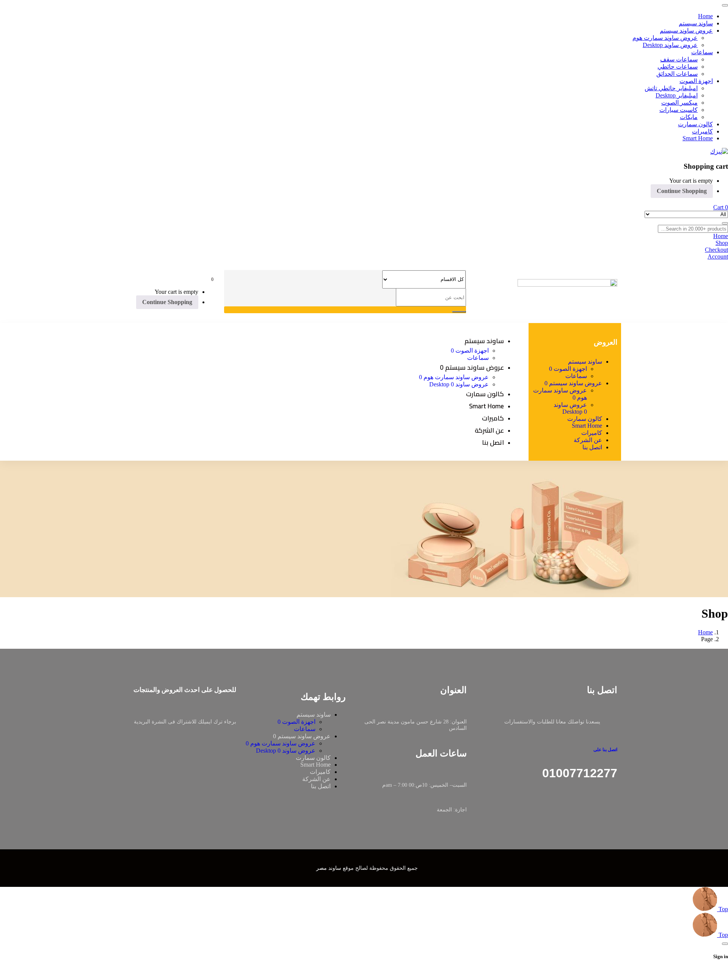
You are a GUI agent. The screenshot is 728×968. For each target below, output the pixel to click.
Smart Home (315, 764)
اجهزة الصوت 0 (296, 722)
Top (722, 909)
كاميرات (320, 772)
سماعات (304, 729)
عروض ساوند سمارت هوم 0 (280, 743)
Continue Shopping (682, 191)
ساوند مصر (328, 868)
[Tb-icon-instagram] (599, 813)
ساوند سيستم (314, 714)
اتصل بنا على (605, 749)
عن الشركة (316, 779)
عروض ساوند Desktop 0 (285, 750)
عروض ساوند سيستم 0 (302, 736)
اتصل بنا (321, 786)
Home (705, 632)
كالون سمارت (313, 758)
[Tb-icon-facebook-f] (614, 813)
